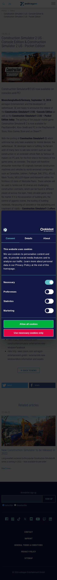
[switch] (49, 291)
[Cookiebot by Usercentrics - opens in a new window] (41, 230)
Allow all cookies (29, 324)
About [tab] (46, 238)
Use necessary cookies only (28, 333)
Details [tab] (28, 238)
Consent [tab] (10, 238)
